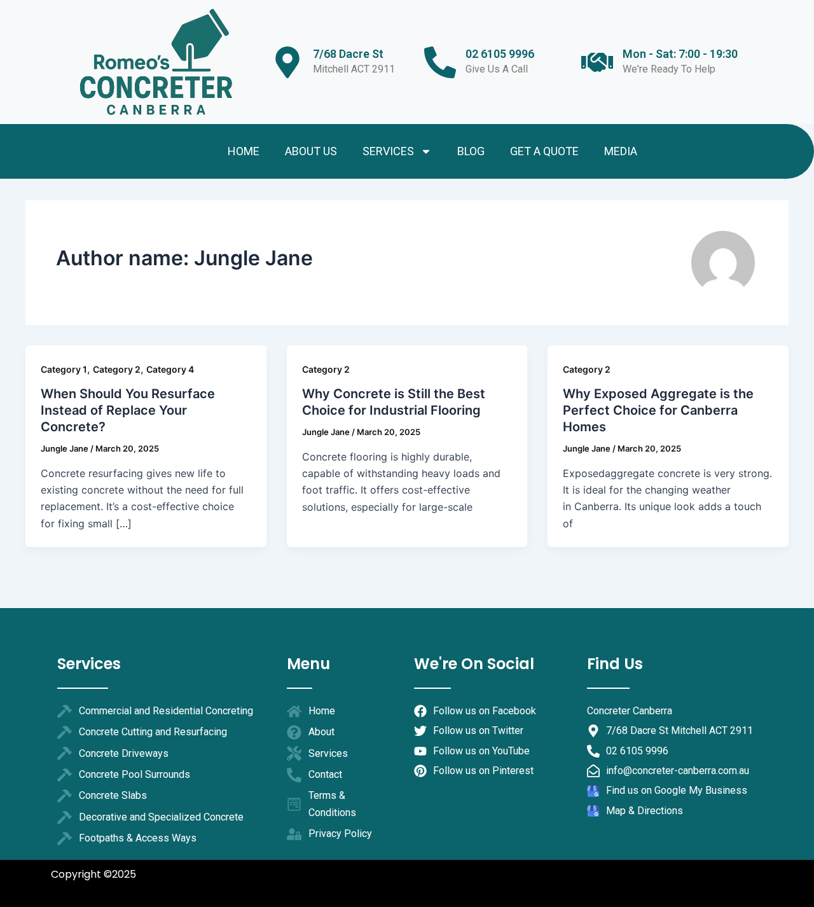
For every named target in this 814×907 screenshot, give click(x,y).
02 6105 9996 (500, 53)
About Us (311, 151)
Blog (471, 151)
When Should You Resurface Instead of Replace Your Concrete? (128, 410)
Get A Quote (544, 151)
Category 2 (117, 369)
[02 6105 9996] (440, 62)
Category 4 (170, 369)
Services (388, 151)
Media (620, 151)
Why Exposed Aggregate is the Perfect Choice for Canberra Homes (658, 410)
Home (243, 151)
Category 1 (64, 369)
